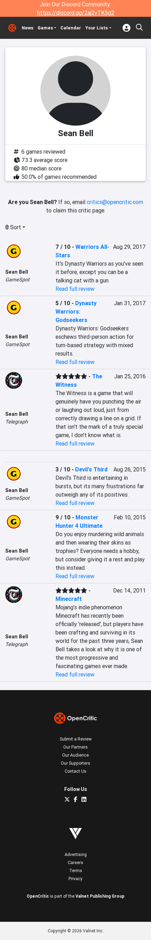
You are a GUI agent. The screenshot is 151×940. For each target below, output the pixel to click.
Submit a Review (76, 739)
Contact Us (75, 771)
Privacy (75, 878)
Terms (75, 870)
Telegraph (16, 422)
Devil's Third (91, 469)
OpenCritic (38, 896)
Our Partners (75, 747)
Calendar (70, 28)
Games (45, 28)
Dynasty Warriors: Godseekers (76, 311)
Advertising (76, 854)
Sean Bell (16, 272)
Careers (75, 862)
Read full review (74, 288)
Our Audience (75, 755)
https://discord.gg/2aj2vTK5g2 (75, 12)
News (27, 28)
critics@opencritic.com (115, 201)
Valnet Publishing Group (100, 896)
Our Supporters (75, 763)
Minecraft (68, 598)
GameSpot (17, 279)
